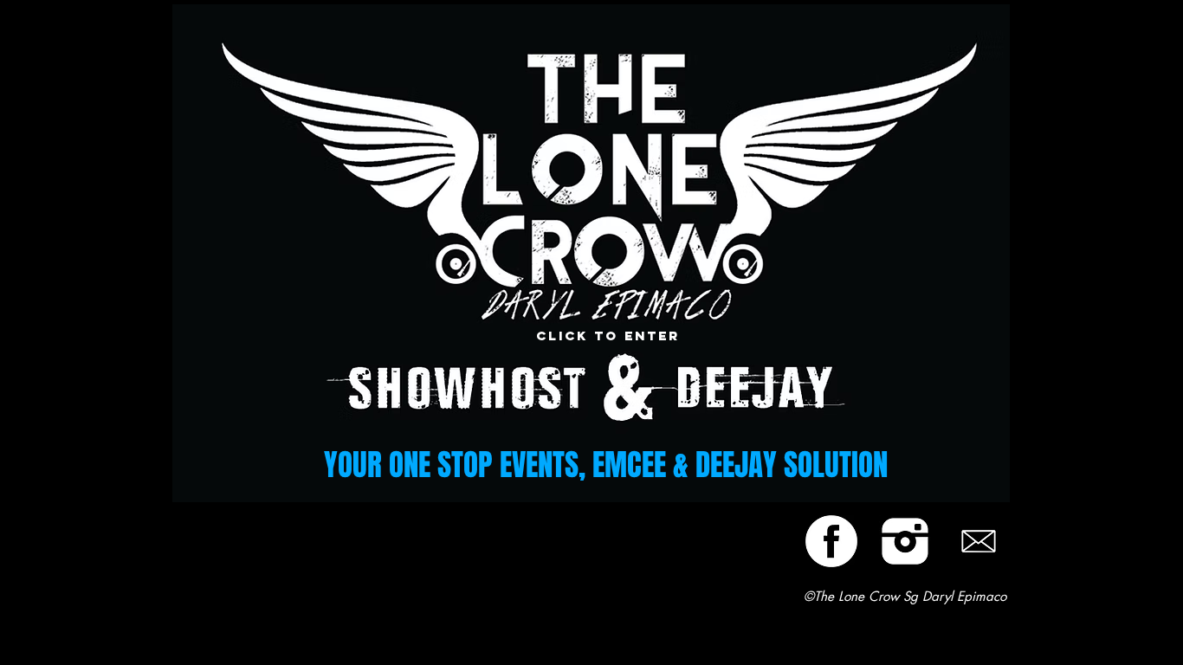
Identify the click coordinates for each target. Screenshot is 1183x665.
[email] (979, 541)
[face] (831, 541)
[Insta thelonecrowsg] (905, 541)
